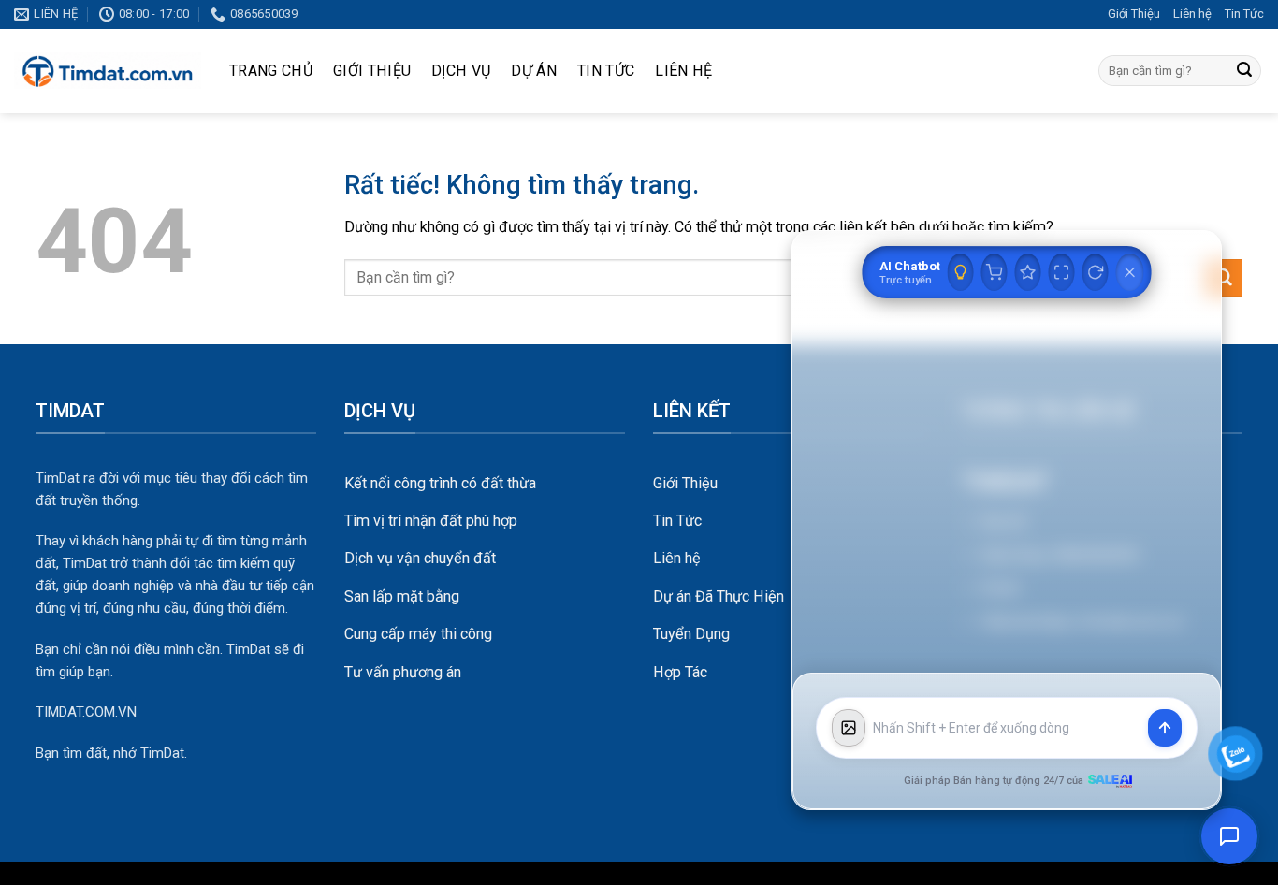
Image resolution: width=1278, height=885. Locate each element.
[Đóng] (1130, 272)
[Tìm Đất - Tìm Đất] (107, 71)
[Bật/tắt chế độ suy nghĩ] (961, 272)
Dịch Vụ (460, 71)
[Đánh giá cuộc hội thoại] (1028, 272)
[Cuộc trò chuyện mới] (1095, 272)
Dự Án (534, 71)
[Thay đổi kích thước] (1062, 272)
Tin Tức (1244, 14)
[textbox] (1006, 728)
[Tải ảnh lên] (848, 728)
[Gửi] (1244, 71)
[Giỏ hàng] (994, 272)
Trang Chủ (270, 71)
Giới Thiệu (1134, 14)
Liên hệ (1192, 14)
